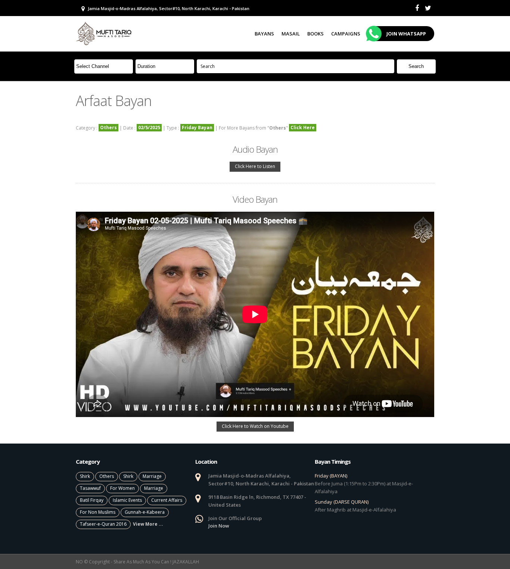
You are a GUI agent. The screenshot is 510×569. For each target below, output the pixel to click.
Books (315, 33)
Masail (291, 33)
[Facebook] (417, 8)
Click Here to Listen (255, 166)
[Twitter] (428, 8)
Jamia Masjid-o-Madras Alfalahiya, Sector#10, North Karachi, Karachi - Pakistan (168, 8)
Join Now (218, 525)
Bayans (264, 33)
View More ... (148, 524)
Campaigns (345, 33)
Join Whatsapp (406, 33)
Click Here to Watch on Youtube (255, 426)
